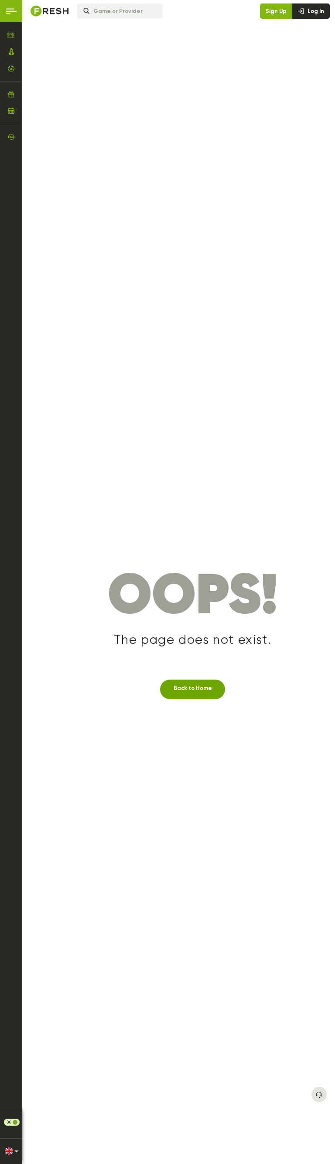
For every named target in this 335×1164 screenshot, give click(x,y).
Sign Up (276, 11)
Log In (316, 11)
